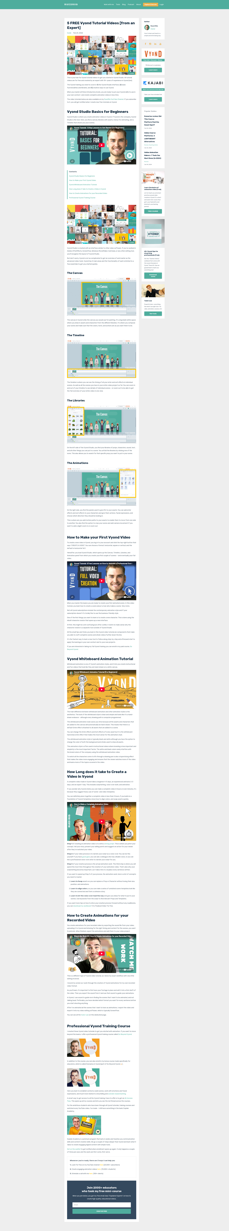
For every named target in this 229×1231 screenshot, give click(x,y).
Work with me (109, 4)
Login (161, 4)
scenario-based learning (117, 1094)
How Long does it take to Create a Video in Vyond (87, 189)
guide (69, 33)
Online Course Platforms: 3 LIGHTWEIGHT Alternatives (150, 137)
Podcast (131, 4)
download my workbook (82, 906)
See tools (153, 314)
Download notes (153, 275)
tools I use (85, 1015)
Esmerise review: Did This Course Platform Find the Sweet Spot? (152, 120)
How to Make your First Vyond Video (82, 180)
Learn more (153, 70)
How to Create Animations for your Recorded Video (88, 193)
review (146, 145)
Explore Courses (151, 4)
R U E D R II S (71, 4)
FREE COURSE (153, 211)
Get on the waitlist (74, 1149)
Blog (124, 4)
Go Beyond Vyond (125, 1034)
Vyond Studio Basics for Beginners (82, 176)
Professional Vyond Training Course (82, 198)
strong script (109, 844)
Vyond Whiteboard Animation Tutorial (83, 185)
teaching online (153, 145)
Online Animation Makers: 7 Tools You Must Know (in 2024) (152, 155)
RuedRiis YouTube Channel (114, 99)
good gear (86, 857)
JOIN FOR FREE (101, 1211)
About (138, 4)
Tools (118, 4)
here (101, 1165)
